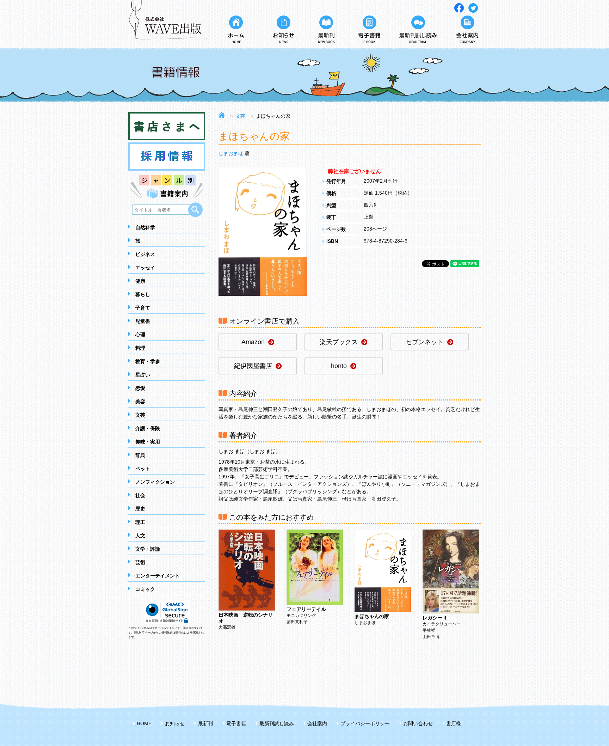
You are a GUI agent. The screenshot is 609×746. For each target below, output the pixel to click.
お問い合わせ (418, 723)
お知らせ (175, 723)
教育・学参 (147, 361)
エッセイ (145, 267)
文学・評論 (147, 549)
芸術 (140, 562)
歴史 (140, 509)
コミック (145, 589)
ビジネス (145, 254)
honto (339, 365)
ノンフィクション (155, 482)
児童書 (142, 321)
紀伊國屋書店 (253, 365)
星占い (142, 375)
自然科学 (145, 227)
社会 (140, 495)
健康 (140, 281)
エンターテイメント (157, 576)
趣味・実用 (147, 442)
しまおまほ (231, 153)
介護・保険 (147, 428)
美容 (140, 401)
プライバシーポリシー (365, 723)
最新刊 (205, 723)
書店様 (453, 723)
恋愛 (140, 388)
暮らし (142, 294)
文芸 (140, 415)
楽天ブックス (339, 342)
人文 (140, 535)
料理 (140, 348)
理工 (140, 522)
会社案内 (317, 723)
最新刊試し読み (276, 723)
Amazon (253, 342)
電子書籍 (236, 723)
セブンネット (425, 342)
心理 (140, 334)
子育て (142, 308)
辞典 (140, 455)
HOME (144, 723)
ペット (142, 468)
